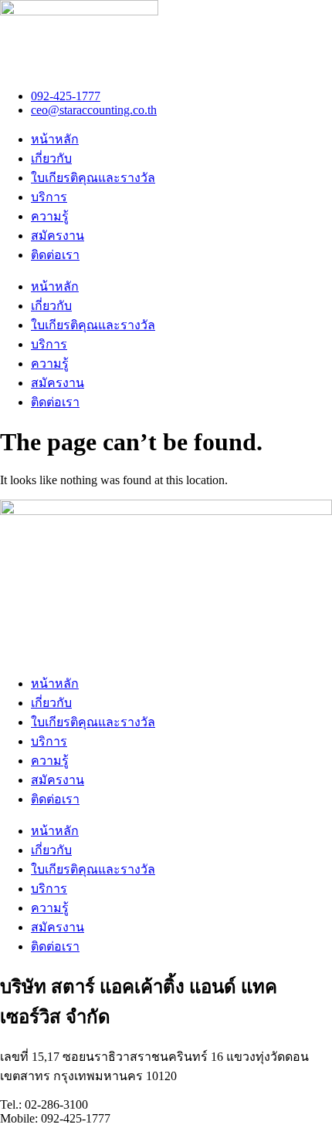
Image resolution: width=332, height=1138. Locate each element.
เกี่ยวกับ (51, 158)
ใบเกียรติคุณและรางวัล (93, 177)
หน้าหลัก (55, 139)
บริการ (49, 197)
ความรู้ (50, 216)
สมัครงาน (57, 235)
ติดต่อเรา (55, 254)
